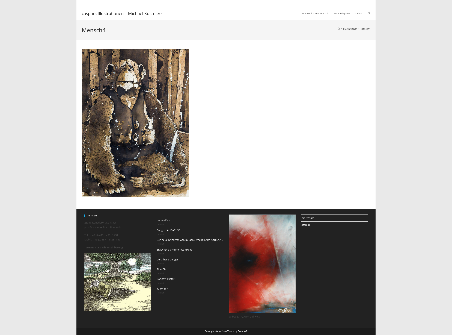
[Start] (339, 28)
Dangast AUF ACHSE (168, 230)
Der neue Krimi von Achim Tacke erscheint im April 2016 (190, 240)
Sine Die (161, 269)
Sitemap (306, 225)
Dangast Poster (165, 279)
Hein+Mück (163, 220)
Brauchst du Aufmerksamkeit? (174, 249)
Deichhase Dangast (168, 259)
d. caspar (162, 288)
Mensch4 (365, 28)
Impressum (307, 218)
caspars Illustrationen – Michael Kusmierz (122, 13)
